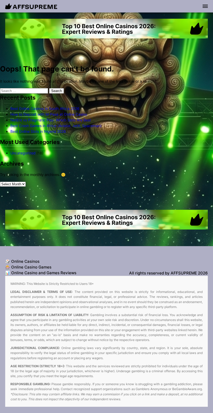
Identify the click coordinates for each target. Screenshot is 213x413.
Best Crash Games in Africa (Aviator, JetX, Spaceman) (56, 125)
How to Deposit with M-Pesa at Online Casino (48, 114)
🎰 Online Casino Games (28, 267)
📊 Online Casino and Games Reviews (40, 272)
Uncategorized (23, 153)
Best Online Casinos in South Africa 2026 (44, 108)
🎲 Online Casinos (22, 261)
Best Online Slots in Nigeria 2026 (38, 131)
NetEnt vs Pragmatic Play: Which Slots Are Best (50, 120)
